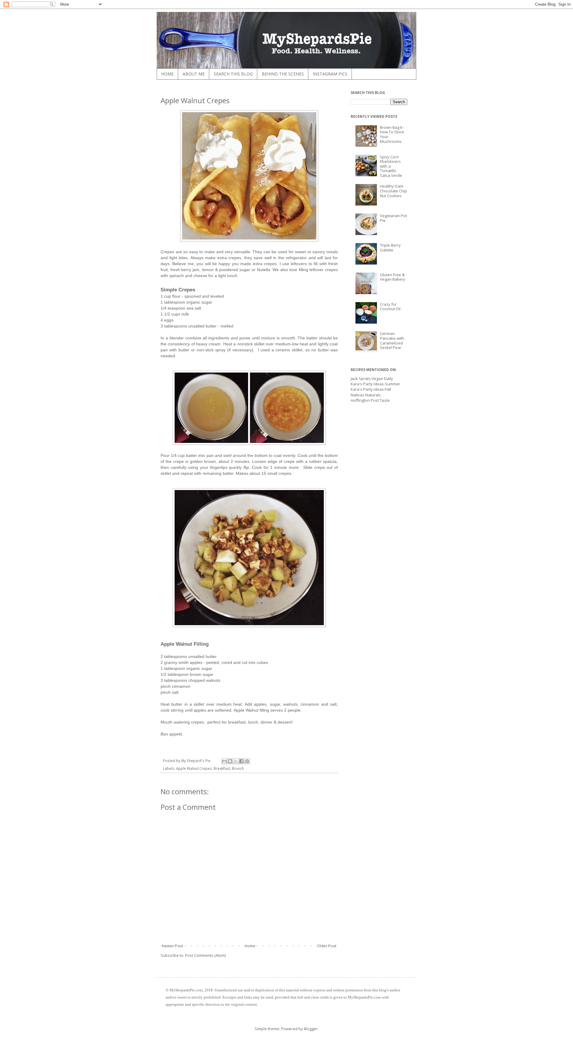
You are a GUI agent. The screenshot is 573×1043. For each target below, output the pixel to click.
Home (250, 945)
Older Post (326, 945)
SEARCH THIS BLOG (233, 74)
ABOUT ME (194, 74)
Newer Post (172, 945)
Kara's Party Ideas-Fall (371, 389)
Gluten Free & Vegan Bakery (392, 277)
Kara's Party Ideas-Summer (375, 384)
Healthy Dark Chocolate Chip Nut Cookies (393, 190)
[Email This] (224, 761)
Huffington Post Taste (370, 400)
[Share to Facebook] (241, 761)
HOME (167, 74)
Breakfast (222, 768)
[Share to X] (236, 761)
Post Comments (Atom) (205, 955)
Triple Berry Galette (390, 247)
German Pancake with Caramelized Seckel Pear (392, 340)
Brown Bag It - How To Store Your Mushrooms (392, 134)
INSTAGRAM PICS (330, 74)
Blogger (311, 1028)
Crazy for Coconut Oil (390, 307)
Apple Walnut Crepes (194, 768)
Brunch (238, 768)
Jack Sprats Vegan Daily (372, 378)
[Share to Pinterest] (247, 761)
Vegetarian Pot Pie (393, 218)
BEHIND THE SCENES (283, 74)
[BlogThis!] (230, 761)
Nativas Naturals (366, 395)
